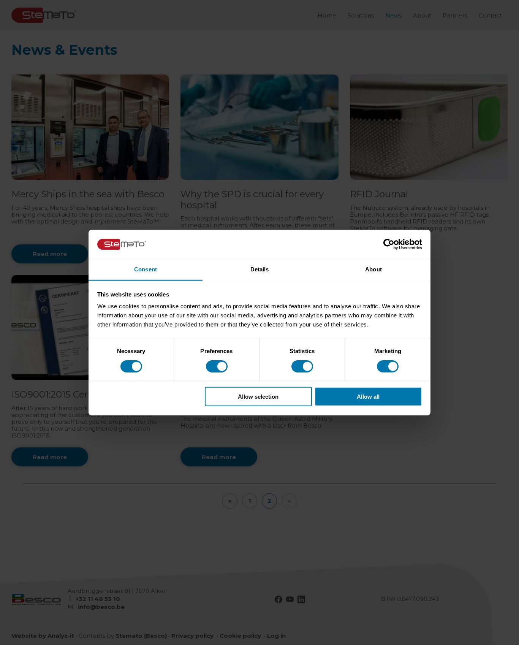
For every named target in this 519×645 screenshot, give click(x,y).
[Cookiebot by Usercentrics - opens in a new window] (389, 244)
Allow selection (258, 396)
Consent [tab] (145, 269)
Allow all (368, 396)
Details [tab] (259, 269)
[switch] (217, 366)
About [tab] (373, 269)
